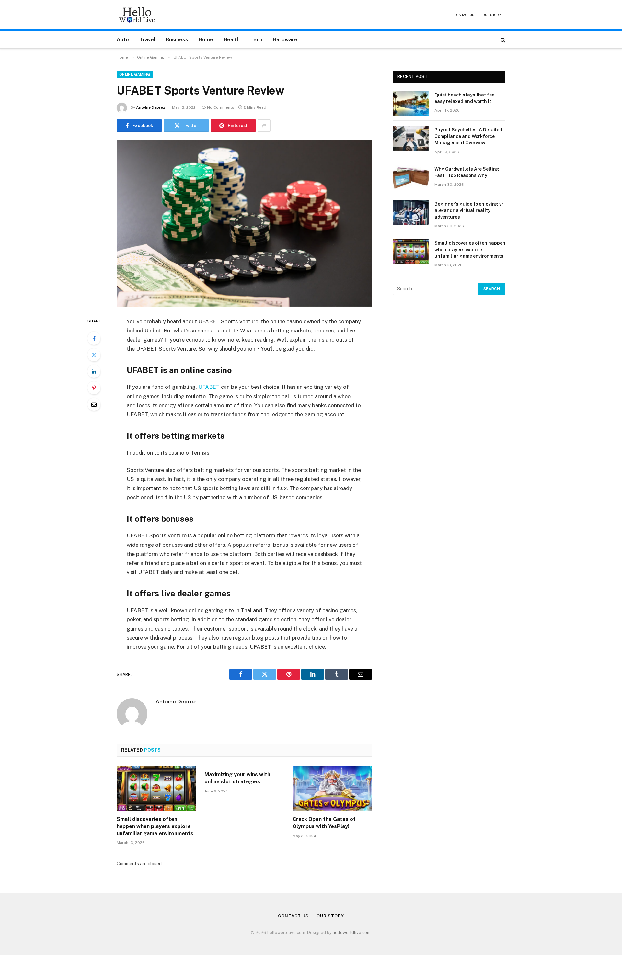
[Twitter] (93, 354)
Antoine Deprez (150, 107)
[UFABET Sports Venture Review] (244, 223)
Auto (123, 40)
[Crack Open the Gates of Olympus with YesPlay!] (332, 788)
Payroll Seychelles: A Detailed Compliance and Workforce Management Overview (468, 136)
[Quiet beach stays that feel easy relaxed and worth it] (411, 103)
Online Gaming (134, 74)
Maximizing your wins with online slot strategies (237, 778)
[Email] (93, 404)
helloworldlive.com (352, 932)
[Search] (502, 39)
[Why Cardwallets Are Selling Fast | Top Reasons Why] (411, 177)
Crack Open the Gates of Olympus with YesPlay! (324, 822)
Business (177, 40)
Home (206, 40)
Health (232, 40)
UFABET (209, 387)
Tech (256, 40)
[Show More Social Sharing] (264, 125)
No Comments (220, 107)
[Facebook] (93, 338)
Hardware (285, 40)
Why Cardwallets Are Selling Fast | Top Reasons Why (466, 172)
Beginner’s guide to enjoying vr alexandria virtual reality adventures (468, 210)
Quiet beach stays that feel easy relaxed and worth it (465, 98)
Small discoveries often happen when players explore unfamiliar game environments (155, 826)
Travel (147, 40)
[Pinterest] (93, 387)
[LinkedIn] (93, 371)
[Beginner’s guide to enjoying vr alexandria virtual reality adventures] (411, 212)
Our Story (492, 15)
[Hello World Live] (137, 14)
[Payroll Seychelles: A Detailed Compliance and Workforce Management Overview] (411, 138)
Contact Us (464, 15)
